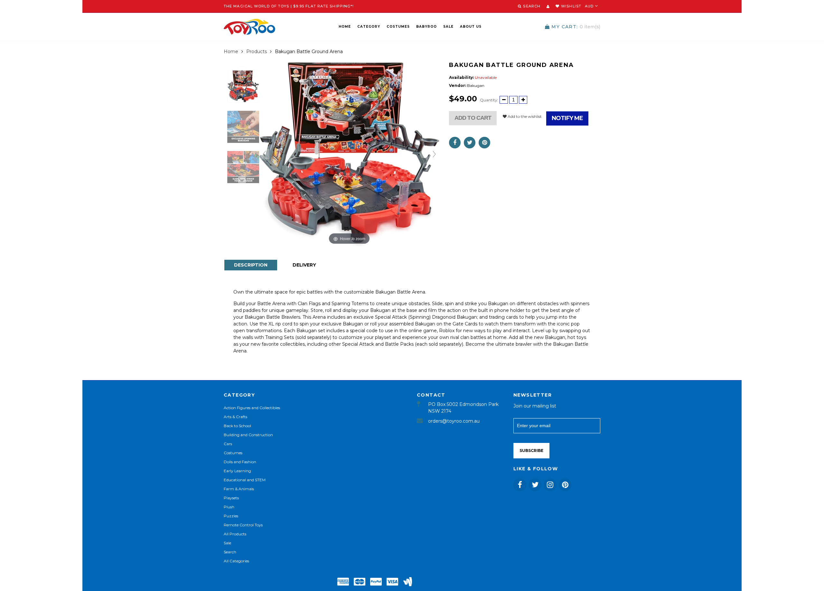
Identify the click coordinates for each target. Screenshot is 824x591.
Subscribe (531, 450)
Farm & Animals (239, 488)
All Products (235, 533)
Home (345, 26)
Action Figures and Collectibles (252, 407)
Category (368, 26)
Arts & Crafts (235, 416)
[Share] (455, 142)
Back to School (237, 425)
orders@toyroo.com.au (454, 421)
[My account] (548, 6)
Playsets (231, 497)
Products (256, 51)
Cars (228, 443)
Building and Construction (248, 434)
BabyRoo (426, 26)
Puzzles (231, 515)
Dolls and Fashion (240, 461)
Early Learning (237, 470)
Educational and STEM (245, 479)
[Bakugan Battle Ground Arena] (243, 86)
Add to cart (472, 118)
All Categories (236, 560)
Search (230, 551)
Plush (229, 506)
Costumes (398, 26)
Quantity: (489, 100)
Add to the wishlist (524, 116)
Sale (448, 26)
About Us (471, 26)
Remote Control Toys (243, 524)
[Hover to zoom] (349, 154)
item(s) (575, 27)
